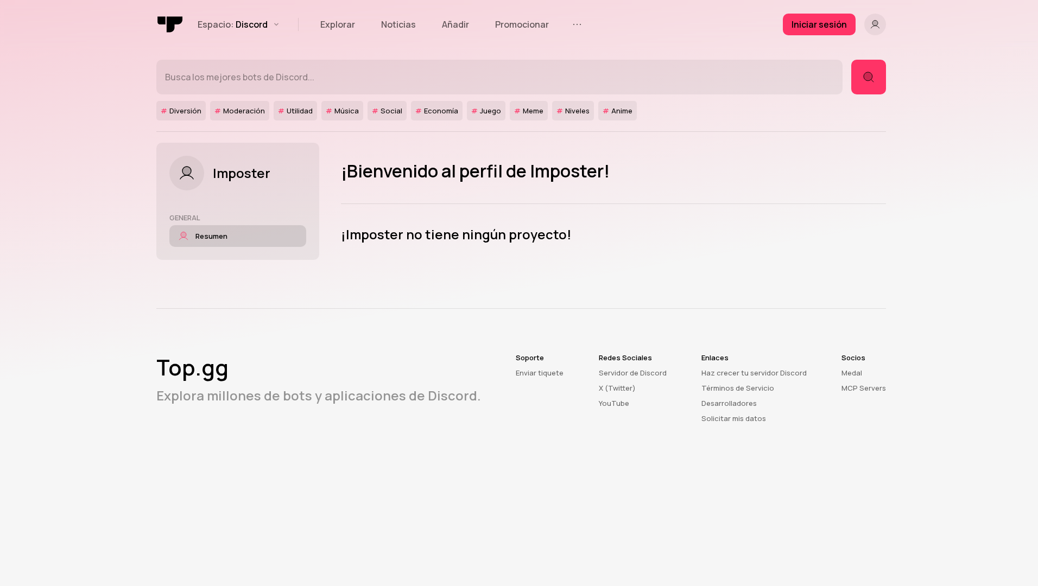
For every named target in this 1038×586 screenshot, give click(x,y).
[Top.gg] (170, 24)
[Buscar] (868, 77)
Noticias (398, 24)
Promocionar (522, 24)
